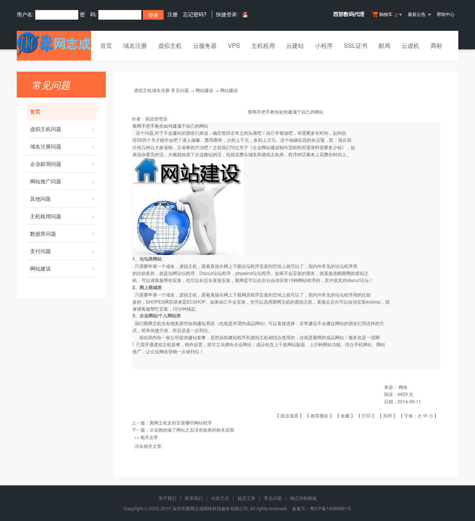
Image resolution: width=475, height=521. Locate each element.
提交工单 (246, 498)
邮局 (384, 45)
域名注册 (135, 45)
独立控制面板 (303, 498)
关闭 (387, 415)
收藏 (345, 415)
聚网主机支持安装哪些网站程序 (181, 422)
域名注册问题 (45, 146)
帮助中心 (446, 14)
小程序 (324, 45)
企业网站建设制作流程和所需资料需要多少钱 (297, 147)
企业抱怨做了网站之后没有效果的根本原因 (192, 429)
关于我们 (167, 498)
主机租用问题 (45, 216)
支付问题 (40, 251)
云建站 (295, 45)
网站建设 (40, 268)
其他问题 (40, 198)
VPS (234, 45)
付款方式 (220, 498)
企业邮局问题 (45, 163)
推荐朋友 (319, 415)
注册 (172, 14)
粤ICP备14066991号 (330, 508)
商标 (436, 45)
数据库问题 (43, 233)
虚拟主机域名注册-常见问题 (161, 90)
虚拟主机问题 (45, 128)
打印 (366, 415)
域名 (170, 294)
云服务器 (205, 45)
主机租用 (263, 45)
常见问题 (273, 498)
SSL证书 (355, 45)
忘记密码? (195, 14)
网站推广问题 (45, 181)
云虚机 (410, 45)
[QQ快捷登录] (245, 14)
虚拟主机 (170, 45)
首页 (106, 45)
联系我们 (194, 498)
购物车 (388, 15)
